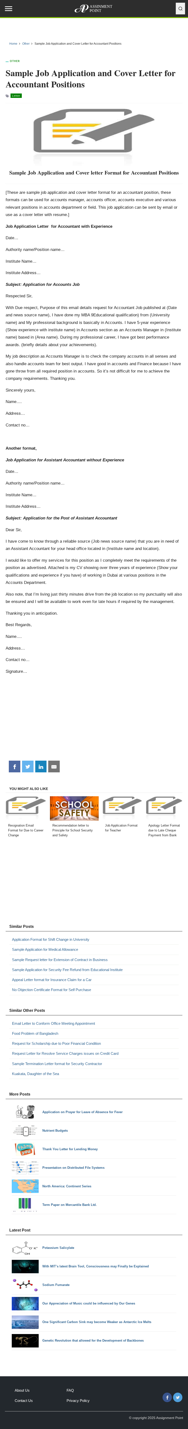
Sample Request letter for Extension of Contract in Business (60, 960)
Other (15, 61)
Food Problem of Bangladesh (35, 1033)
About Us (22, 1390)
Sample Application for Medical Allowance (45, 949)
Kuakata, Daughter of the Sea (35, 1074)
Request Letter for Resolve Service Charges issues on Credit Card (65, 1053)
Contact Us (24, 1400)
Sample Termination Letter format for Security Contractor (57, 1064)
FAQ (70, 1390)
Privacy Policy (78, 1400)
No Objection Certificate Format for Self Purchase (51, 990)
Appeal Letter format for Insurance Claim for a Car (52, 980)
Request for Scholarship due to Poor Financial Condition (56, 1043)
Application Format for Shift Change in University (50, 939)
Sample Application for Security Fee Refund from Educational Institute (67, 970)
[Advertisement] (94, 719)
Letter (16, 95)
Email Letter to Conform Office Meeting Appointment (53, 1023)
